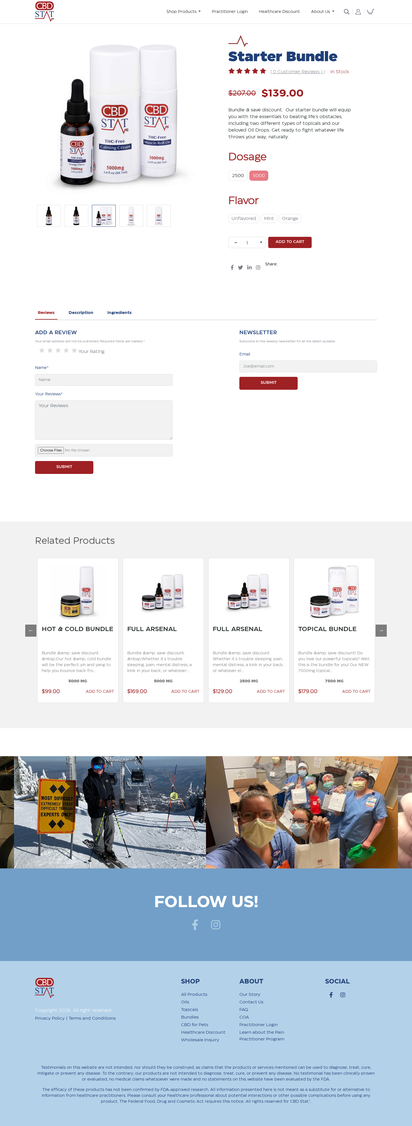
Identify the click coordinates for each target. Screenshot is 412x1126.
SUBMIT (64, 467)
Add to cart (290, 242)
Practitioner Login (230, 12)
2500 (238, 175)
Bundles (190, 1017)
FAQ (243, 1010)
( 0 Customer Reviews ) (297, 72)
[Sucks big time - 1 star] (42, 350)
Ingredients (119, 313)
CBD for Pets (194, 1025)
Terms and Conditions (92, 1018)
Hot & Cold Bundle (77, 629)
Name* (41, 368)
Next (378, 627)
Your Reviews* (49, 394)
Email (244, 354)
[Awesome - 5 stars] (74, 350)
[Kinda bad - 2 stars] (50, 350)
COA (244, 1017)
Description (81, 313)
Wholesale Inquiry (200, 1040)
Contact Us (251, 1002)
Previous (28, 627)
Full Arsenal (152, 629)
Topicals (189, 1010)
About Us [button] (321, 12)
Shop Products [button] (182, 12)
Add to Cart (185, 692)
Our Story (249, 994)
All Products (194, 994)
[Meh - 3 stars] (58, 350)
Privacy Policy (50, 1018)
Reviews (46, 313)
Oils (185, 1002)
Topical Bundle (327, 629)
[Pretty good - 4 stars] (66, 350)
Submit (269, 383)
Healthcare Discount (279, 12)
